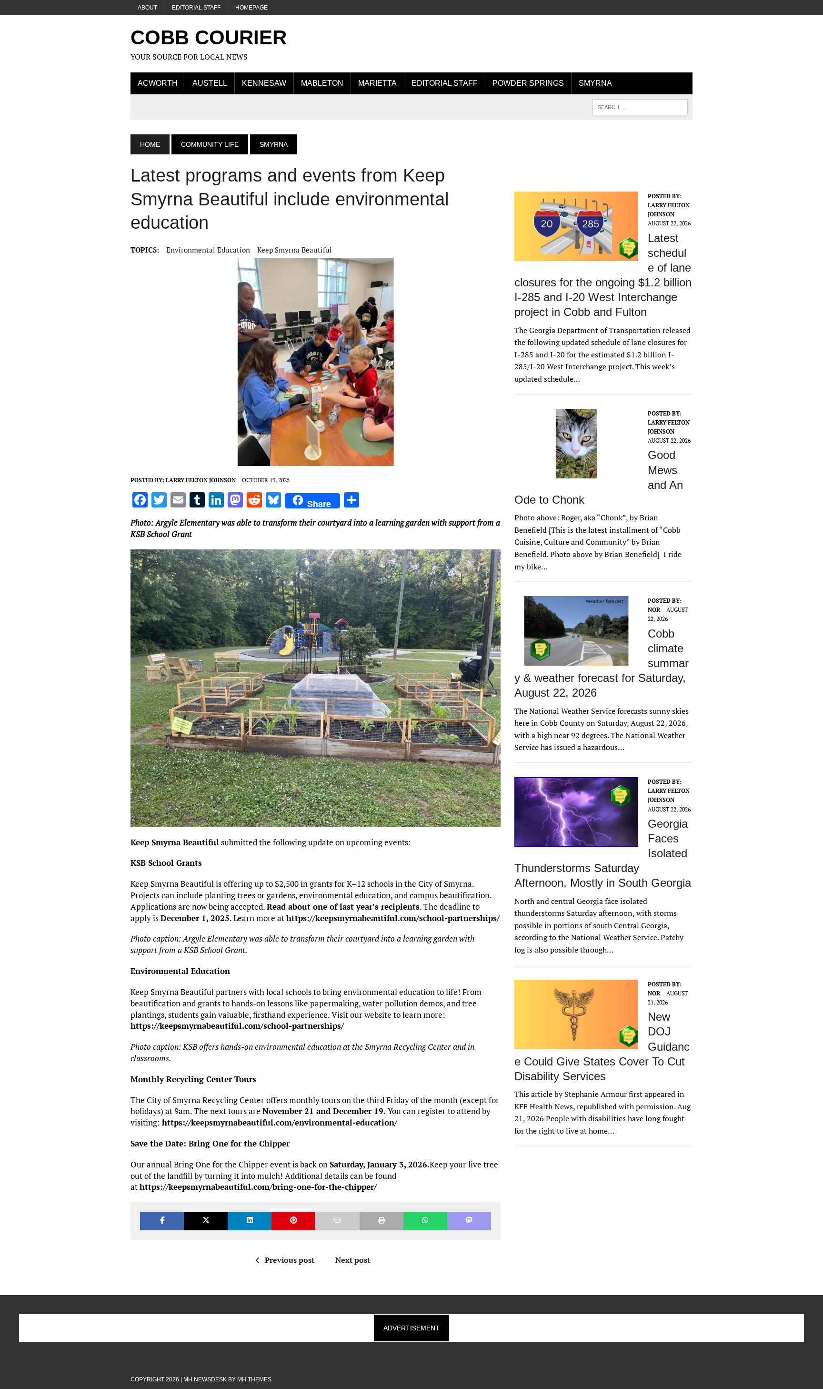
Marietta (377, 83)
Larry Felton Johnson (201, 480)
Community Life (210, 144)
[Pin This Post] (293, 1221)
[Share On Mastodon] (469, 1221)
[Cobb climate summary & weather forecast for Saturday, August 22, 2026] (576, 659)
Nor (654, 609)
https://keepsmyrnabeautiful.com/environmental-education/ (279, 1122)
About (147, 7)
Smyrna (595, 83)
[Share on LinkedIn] (249, 1221)
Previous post (289, 1260)
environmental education (208, 249)
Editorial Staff (196, 7)
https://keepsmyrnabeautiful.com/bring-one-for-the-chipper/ (258, 1186)
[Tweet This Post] (206, 1221)
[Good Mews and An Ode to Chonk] (576, 471)
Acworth (158, 83)
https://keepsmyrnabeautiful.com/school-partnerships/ (393, 917)
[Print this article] (381, 1221)
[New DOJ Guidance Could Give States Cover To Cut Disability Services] (576, 1042)
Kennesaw (264, 83)
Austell (209, 83)
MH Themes (254, 1379)
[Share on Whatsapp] (425, 1221)
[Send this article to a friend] (337, 1221)
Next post (352, 1260)
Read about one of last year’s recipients (343, 906)
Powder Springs (528, 83)
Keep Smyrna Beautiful (294, 249)
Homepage (251, 7)
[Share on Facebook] (162, 1221)
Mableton (322, 83)
